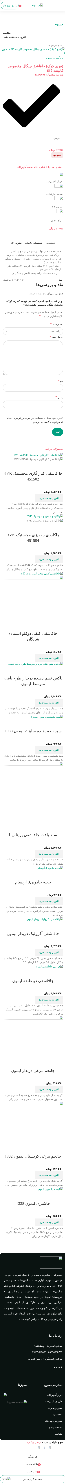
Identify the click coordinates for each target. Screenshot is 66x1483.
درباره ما (58, 1366)
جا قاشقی (45, 167)
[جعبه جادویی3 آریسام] (50, 867)
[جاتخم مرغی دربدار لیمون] (33, 1037)
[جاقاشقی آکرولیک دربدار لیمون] (45, 919)
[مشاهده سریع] (48, 466)
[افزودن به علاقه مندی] (38, 466)
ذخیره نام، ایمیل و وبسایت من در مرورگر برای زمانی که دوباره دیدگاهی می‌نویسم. (34, 420)
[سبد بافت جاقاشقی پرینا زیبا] (33, 792)
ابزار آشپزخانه (54, 1395)
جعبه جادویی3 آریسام (33, 882)
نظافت (58, 1433)
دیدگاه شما (56, 336)
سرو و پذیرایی (54, 1408)
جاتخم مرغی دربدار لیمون (33, 1070)
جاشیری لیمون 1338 (33, 1203)
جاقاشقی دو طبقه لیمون (33, 980)
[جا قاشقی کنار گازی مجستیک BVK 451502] (38, 455)
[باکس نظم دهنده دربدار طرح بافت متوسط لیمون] (35, 663)
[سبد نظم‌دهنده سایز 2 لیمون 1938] (47, 716)
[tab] (50, 243)
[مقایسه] (58, 466)
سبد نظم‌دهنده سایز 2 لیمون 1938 (33, 731)
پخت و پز (57, 1414)
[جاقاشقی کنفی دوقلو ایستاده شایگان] (42, 573)
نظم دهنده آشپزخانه (27, 167)
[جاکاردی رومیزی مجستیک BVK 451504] (45, 516)
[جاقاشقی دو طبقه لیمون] (49, 966)
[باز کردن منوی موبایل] (61, 5)
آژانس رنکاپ (34, 1442)
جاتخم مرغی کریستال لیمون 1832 (33, 1156)
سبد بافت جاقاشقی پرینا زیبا (33, 835)
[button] (49, 498)
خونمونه (59, 24)
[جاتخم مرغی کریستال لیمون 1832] (33, 1122)
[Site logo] (37, 5)
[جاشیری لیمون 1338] (50, 1189)
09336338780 (55, 1352)
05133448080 (39, 1352)
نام (60, 380)
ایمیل (59, 397)
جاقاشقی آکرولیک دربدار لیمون (33, 933)
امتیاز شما (56, 324)
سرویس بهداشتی (53, 1421)
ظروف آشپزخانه (53, 1401)
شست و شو (55, 1427)
